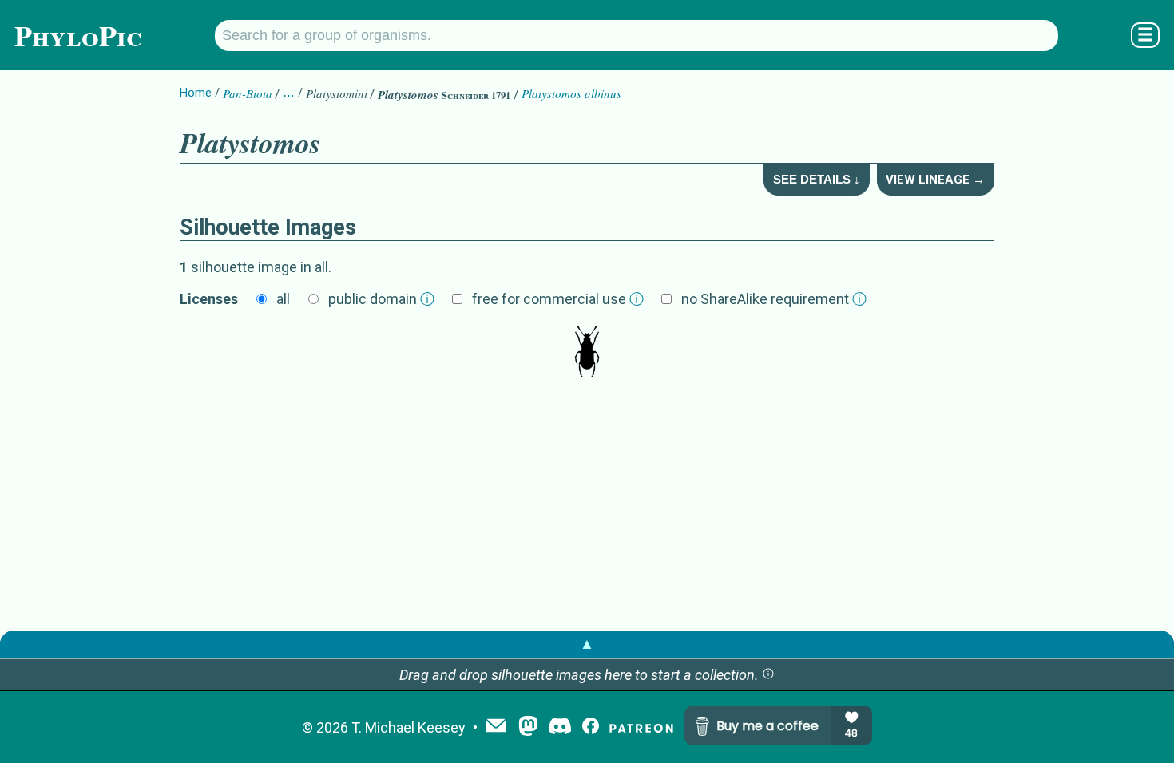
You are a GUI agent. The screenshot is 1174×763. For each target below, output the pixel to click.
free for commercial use (558, 299)
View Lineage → (935, 179)
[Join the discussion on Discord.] (560, 727)
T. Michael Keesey (408, 727)
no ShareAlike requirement (774, 299)
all (283, 299)
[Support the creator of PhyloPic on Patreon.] (641, 727)
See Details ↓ (816, 179)
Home (196, 92)
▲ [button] (587, 643)
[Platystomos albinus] (587, 353)
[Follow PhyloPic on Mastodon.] (528, 727)
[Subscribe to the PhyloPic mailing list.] (496, 727)
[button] (768, 674)
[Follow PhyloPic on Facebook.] (590, 727)
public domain (381, 299)
